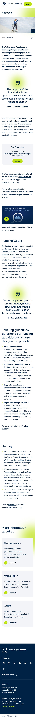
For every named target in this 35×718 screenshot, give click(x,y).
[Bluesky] (14, 663)
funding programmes (13, 246)
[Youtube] (25, 663)
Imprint (4, 716)
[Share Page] (32, 38)
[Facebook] (20, 663)
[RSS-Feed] (30, 663)
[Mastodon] (3, 669)
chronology (13, 505)
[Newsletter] (16, 675)
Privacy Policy (12, 716)
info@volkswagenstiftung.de (13, 704)
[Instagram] (9, 663)
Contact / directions (8, 706)
